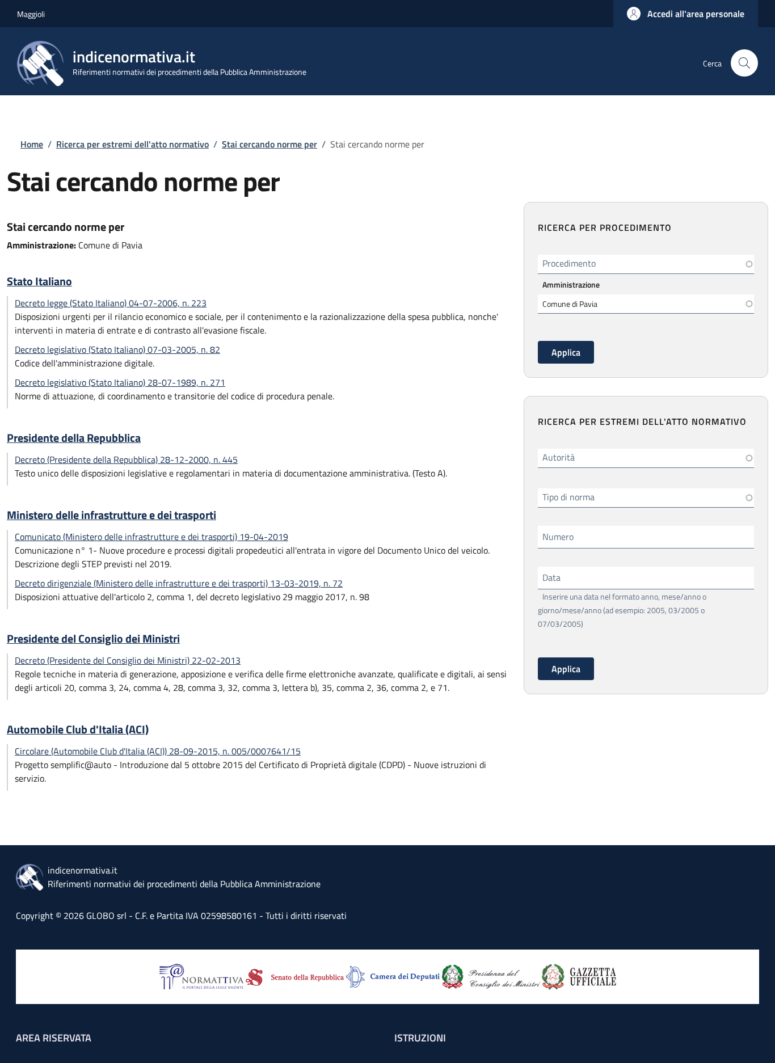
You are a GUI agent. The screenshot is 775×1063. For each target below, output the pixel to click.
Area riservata (53, 1037)
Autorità (558, 457)
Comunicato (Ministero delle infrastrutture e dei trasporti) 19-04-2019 (151, 536)
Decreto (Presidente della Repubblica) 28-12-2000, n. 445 (126, 459)
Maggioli (31, 14)
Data (551, 577)
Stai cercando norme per (269, 144)
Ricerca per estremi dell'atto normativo (132, 144)
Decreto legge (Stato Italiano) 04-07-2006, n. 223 (111, 303)
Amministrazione (571, 284)
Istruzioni (420, 1037)
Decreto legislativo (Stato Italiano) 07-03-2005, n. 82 (117, 349)
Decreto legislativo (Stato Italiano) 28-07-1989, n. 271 (120, 382)
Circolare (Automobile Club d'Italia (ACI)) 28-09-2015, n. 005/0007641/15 (158, 751)
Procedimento (569, 263)
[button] (685, 13)
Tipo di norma (568, 497)
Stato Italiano (39, 281)
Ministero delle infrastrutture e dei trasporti (111, 515)
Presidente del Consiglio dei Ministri (93, 638)
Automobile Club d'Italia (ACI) (78, 729)
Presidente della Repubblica (74, 437)
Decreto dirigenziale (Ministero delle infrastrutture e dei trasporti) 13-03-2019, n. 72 (179, 583)
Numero (558, 536)
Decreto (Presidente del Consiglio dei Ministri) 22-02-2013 (128, 660)
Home (31, 144)
